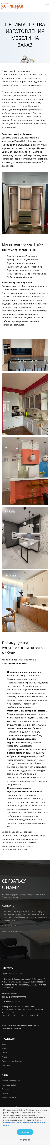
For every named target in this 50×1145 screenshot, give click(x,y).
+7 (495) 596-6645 (9, 925)
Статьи (5, 1093)
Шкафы (5, 1052)
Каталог (5, 1044)
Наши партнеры (9, 1097)
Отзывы (5, 1089)
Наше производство (11, 1080)
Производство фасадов (12, 1061)
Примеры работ (9, 1085)
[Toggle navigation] (47, 6)
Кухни (4, 1048)
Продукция (7, 1065)
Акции (4, 1057)
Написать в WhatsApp (11, 931)
